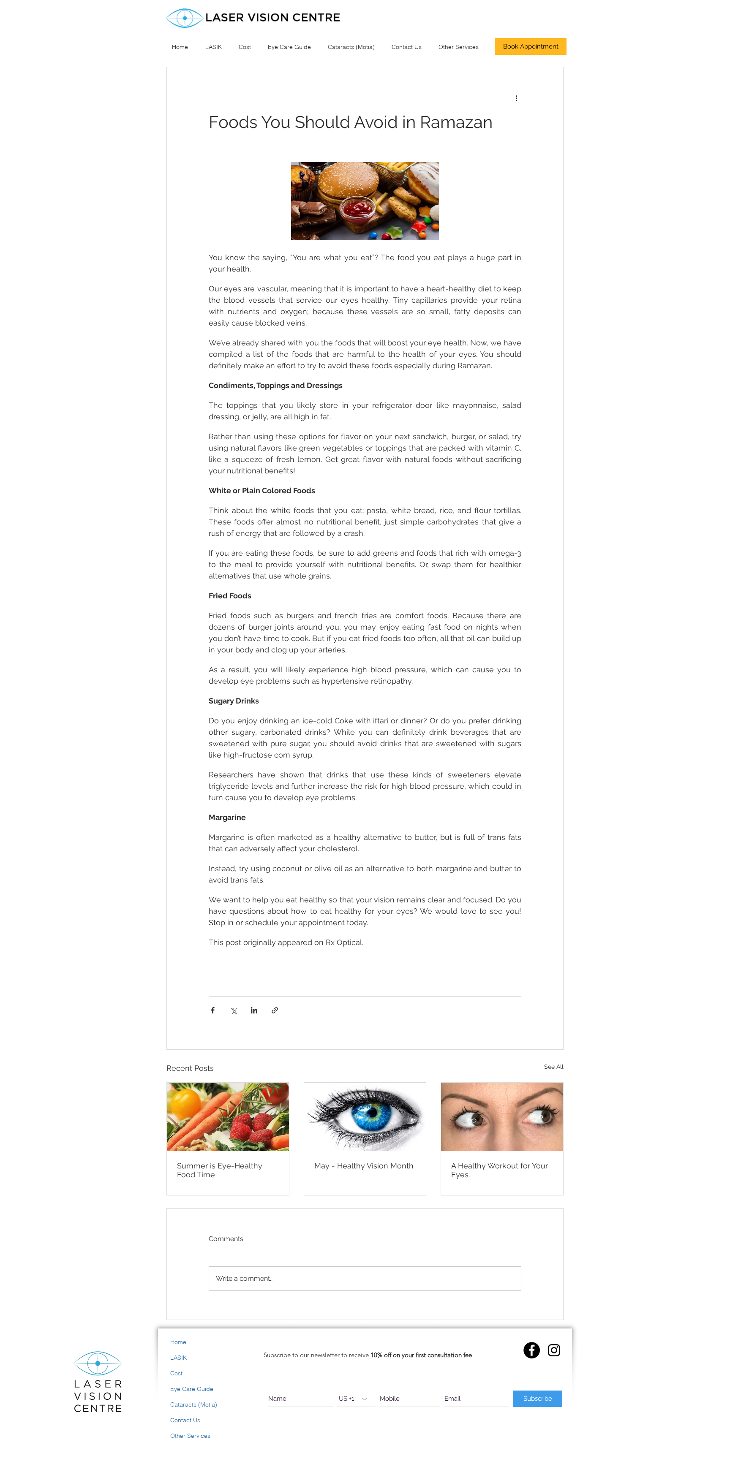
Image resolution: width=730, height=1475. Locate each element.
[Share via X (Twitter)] (233, 1010)
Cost (176, 1373)
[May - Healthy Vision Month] (365, 1117)
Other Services (190, 1436)
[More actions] (516, 97)
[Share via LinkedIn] (254, 1010)
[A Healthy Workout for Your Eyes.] (502, 1117)
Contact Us (185, 1420)
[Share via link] (275, 1010)
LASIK (178, 1357)
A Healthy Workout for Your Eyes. (499, 1170)
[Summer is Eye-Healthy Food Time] (228, 1117)
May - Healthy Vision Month (364, 1165)
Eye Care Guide (191, 1389)
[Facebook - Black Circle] (531, 1350)
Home (178, 1342)
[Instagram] (554, 1350)
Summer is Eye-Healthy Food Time (219, 1170)
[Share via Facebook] (213, 1010)
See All (554, 1066)
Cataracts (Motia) (193, 1404)
